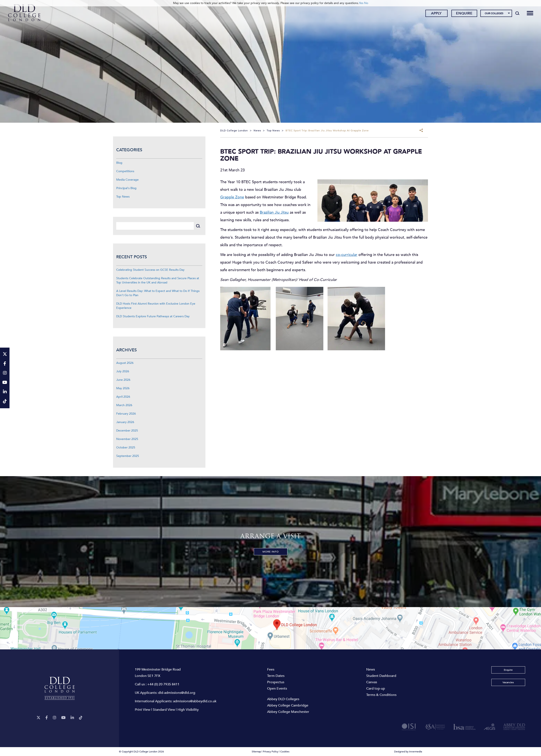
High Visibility (188, 709)
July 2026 (122, 371)
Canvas (371, 682)
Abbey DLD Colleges (283, 699)
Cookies (284, 751)
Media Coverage (127, 180)
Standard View (164, 709)
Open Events (277, 688)
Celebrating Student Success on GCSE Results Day (150, 270)
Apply (436, 13)
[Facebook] (46, 717)
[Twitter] (38, 717)
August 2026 (125, 363)
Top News (123, 197)
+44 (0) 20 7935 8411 (163, 684)
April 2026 (123, 397)
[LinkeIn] (72, 717)
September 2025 (127, 456)
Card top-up (375, 688)
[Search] (517, 13)
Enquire (464, 13)
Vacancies (508, 682)
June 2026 (123, 380)
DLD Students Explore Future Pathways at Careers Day (153, 316)
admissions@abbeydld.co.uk (194, 701)
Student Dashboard (381, 676)
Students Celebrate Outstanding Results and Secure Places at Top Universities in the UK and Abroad (157, 280)
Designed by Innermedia (408, 751)
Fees (270, 669)
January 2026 (125, 422)
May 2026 (123, 388)
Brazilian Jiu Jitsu (274, 212)
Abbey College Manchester (288, 711)
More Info (270, 551)
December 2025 (127, 431)
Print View (142, 709)
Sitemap (256, 751)
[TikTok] (81, 717)
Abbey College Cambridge (287, 705)
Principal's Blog (126, 188)
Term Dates (275, 676)
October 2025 (125, 447)
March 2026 (124, 405)
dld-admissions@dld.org (176, 692)
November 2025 (127, 439)
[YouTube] (63, 717)
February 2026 (126, 414)
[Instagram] (54, 717)
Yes (361, 3)
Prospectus (275, 682)
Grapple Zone (232, 197)
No (366, 3)
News (370, 669)
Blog (119, 163)
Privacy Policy (270, 751)
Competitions (125, 171)
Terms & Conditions (381, 695)
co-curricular (346, 254)
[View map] (270, 628)
